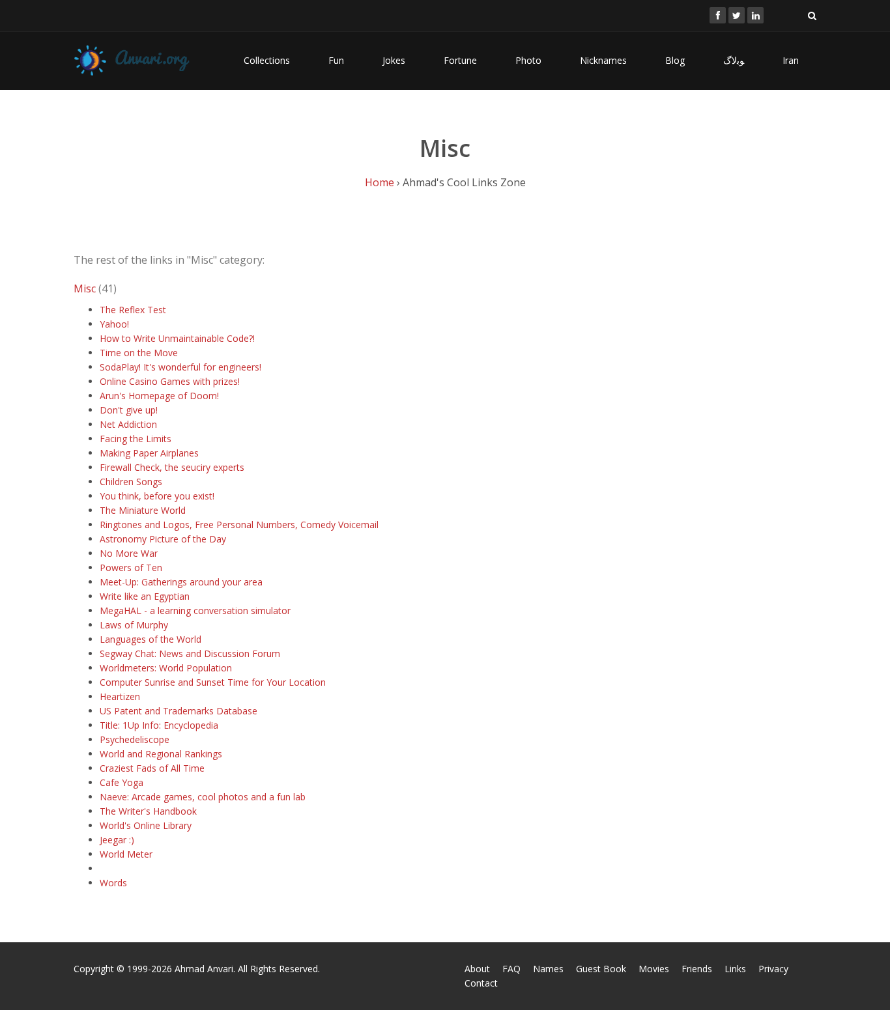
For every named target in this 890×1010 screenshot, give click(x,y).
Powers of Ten (131, 567)
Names (548, 968)
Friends (697, 968)
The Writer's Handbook (148, 811)
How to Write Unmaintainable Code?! (177, 338)
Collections (267, 60)
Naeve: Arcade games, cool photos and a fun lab (203, 797)
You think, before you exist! (157, 496)
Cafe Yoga (121, 782)
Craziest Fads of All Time (152, 768)
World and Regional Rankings (161, 754)
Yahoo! (114, 324)
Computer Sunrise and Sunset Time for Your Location (213, 682)
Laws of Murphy (134, 625)
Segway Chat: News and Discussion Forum (190, 653)
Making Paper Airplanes (149, 453)
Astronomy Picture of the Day (163, 539)
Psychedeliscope (134, 739)
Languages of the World (150, 639)
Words (113, 883)
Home (379, 182)
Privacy (773, 968)
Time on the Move (139, 352)
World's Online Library (146, 825)
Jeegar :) (117, 840)
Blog (675, 60)
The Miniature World (143, 510)
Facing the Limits (135, 438)
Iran (790, 60)
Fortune (460, 60)
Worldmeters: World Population (166, 668)
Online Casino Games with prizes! (170, 381)
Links (735, 968)
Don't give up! (129, 410)
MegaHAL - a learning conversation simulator (195, 610)
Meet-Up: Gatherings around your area (181, 582)
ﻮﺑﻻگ (733, 60)
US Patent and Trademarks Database (178, 711)
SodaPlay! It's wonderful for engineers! (180, 367)
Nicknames (603, 60)
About (477, 968)
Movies (654, 968)
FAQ (511, 968)
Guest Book (601, 968)
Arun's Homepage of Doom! (159, 395)
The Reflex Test (133, 309)
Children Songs (131, 481)
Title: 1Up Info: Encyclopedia (159, 725)
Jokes (393, 60)
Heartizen (120, 696)
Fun (336, 60)
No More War (129, 553)
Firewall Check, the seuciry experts (172, 467)
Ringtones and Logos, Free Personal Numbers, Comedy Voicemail (239, 524)
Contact (481, 983)
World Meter (126, 854)
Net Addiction (128, 424)
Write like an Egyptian (145, 596)
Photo (528, 60)
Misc (85, 288)
